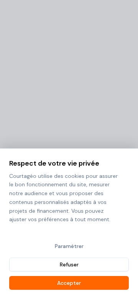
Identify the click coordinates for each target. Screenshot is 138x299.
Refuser (69, 264)
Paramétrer (69, 246)
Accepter (69, 282)
